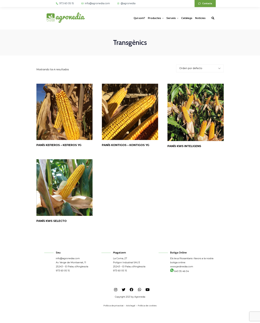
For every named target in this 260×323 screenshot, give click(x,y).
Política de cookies (147, 305)
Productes (154, 18)
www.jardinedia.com (181, 266)
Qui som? (139, 18)
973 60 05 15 (63, 270)
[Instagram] (115, 289)
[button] (205, 3)
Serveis (171, 18)
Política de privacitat (114, 305)
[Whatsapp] (139, 289)
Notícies (200, 18)
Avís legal (130, 305)
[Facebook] (131, 289)
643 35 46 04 (181, 271)
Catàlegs (186, 18)
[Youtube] (147, 289)
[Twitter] (123, 289)
